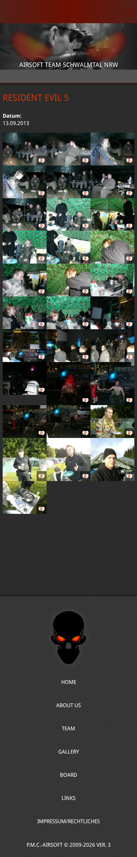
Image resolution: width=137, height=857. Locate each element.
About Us (68, 705)
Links (68, 798)
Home (68, 11)
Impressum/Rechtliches (68, 821)
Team (68, 728)
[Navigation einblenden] (130, 11)
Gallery (68, 752)
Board (68, 775)
